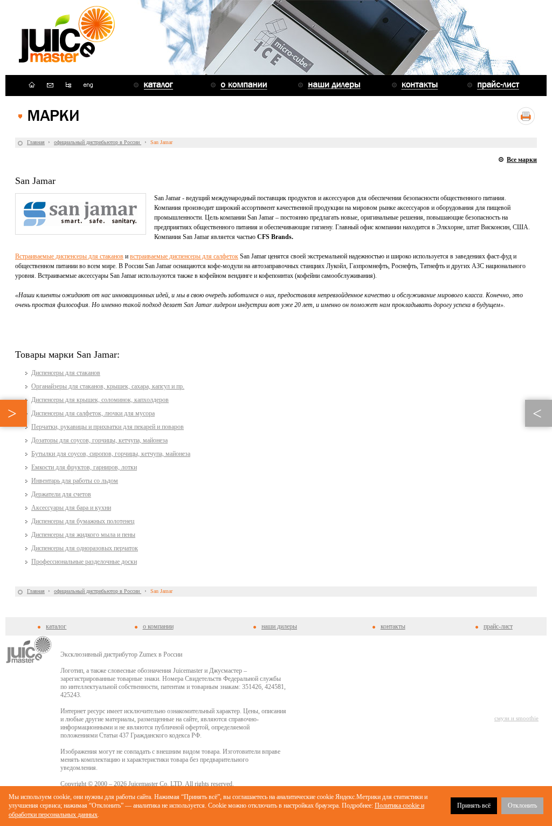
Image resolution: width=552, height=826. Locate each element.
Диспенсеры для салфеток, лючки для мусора (93, 413)
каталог (56, 626)
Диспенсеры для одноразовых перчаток (84, 548)
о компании (158, 626)
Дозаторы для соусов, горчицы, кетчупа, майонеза (99, 440)
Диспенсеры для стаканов (65, 373)
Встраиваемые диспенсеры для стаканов (69, 256)
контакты (393, 626)
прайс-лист (498, 626)
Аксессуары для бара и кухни (71, 507)
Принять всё (474, 805)
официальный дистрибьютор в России (97, 142)
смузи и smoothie (516, 718)
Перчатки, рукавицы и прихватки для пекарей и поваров (107, 427)
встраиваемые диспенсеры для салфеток (184, 256)
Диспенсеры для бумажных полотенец (82, 521)
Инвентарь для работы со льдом (74, 480)
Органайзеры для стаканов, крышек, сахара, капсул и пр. (107, 386)
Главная (36, 142)
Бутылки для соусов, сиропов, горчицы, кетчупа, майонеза (110, 454)
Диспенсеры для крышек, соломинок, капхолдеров (100, 400)
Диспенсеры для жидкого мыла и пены (83, 534)
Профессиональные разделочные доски (84, 561)
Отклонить (522, 805)
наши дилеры (279, 626)
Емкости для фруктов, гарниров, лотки (84, 467)
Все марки (522, 159)
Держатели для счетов (61, 494)
